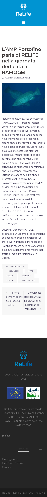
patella (10, 276)
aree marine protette (15, 266)
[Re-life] (23, 10)
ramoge (10, 281)
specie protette (28, 281)
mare (30, 271)
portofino (26, 276)
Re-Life (6, 492)
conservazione (13, 271)
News (6, 42)
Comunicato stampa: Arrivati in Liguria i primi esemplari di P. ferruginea (32, 300)
